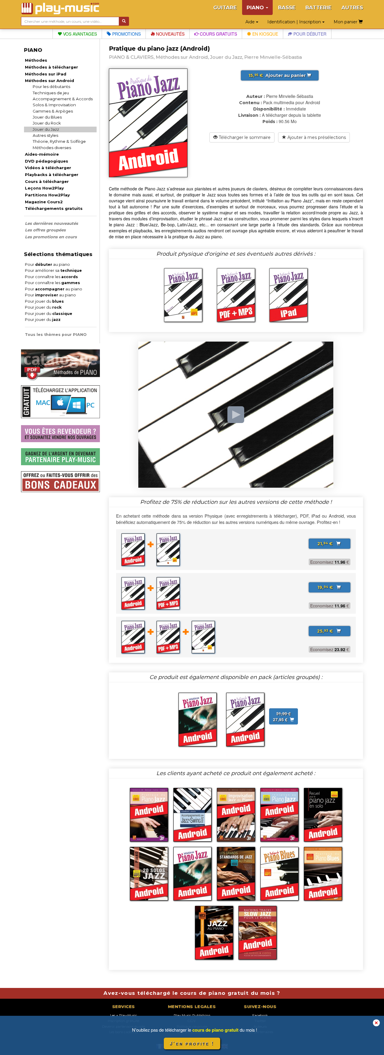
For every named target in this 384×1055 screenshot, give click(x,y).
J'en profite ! (192, 1043)
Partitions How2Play (47, 194)
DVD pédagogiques (46, 161)
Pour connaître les (51, 277)
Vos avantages (79, 34)
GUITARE (225, 7)
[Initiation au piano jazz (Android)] (197, 719)
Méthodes (36, 60)
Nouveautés (169, 34)
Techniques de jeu (51, 92)
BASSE (287, 7)
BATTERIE (318, 7)
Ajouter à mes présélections (316, 137)
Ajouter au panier (277, 75)
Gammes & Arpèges (53, 111)
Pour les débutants (51, 86)
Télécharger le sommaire (244, 137)
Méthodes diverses (52, 147)
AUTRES (352, 7)
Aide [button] (250, 22)
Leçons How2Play (44, 188)
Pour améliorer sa (53, 270)
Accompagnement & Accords (63, 98)
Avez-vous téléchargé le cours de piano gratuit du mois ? (192, 993)
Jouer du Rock (47, 123)
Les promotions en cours (51, 236)
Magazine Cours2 (44, 201)
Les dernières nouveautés (51, 223)
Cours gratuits (218, 34)
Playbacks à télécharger (51, 174)
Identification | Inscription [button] (294, 22)
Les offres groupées (45, 230)
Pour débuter (309, 34)
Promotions (126, 34)
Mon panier (346, 22)
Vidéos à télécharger (48, 167)
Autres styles (45, 135)
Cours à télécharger (47, 181)
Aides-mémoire (42, 154)
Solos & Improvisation (54, 104)
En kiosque (264, 34)
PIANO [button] (256, 7)
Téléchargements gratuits (53, 208)
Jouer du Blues (47, 117)
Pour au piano (47, 264)
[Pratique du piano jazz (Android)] (245, 719)
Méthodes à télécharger (51, 67)
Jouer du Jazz (46, 129)
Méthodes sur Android (49, 80)
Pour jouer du (44, 301)
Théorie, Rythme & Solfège (59, 141)
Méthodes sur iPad (45, 74)
